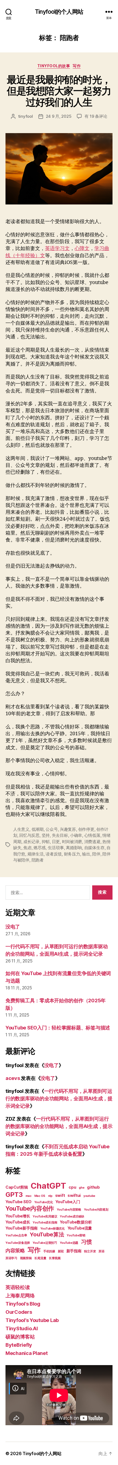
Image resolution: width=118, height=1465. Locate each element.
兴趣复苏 (68, 829)
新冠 (61, 1251)
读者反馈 (54, 854)
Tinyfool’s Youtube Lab (32, 1320)
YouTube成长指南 (45, 1222)
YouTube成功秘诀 (72, 1216)
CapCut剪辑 (16, 1187)
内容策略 (15, 1250)
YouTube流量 (80, 1228)
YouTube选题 (69, 1243)
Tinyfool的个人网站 (59, 12)
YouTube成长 (17, 1222)
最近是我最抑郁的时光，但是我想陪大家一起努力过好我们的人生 (59, 91)
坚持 (46, 835)
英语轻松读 (17, 1287)
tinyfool (25, 116)
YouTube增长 (17, 1216)
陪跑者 (38, 860)
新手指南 (74, 1250)
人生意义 (21, 829)
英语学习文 (57, 248)
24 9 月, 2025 (59, 116)
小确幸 (76, 835)
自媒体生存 (94, 847)
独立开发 (90, 1251)
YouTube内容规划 (96, 1209)
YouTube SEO (18, 1201)
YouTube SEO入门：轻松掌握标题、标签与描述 (57, 1028)
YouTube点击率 (16, 1235)
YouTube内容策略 (69, 1209)
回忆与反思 (29, 835)
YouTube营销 (76, 1235)
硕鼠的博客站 (20, 1337)
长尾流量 (40, 1258)
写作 (77, 65)
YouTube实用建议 (45, 1216)
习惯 (86, 1242)
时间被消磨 (72, 841)
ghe (81, 1187)
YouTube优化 (43, 1202)
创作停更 (86, 829)
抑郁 (46, 841)
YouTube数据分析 (76, 1222)
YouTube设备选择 (17, 1243)
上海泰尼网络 (20, 1295)
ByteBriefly (18, 1345)
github (93, 1187)
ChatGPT (48, 1186)
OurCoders (18, 1312)
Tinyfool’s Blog (22, 1304)
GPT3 (14, 1195)
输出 (86, 854)
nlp (50, 1196)
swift (60, 1195)
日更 (56, 841)
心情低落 (92, 835)
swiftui (74, 1195)
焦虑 (27, 847)
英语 (101, 1251)
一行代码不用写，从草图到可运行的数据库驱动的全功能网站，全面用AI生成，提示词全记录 (59, 1098)
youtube (89, 1196)
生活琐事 (56, 847)
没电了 (12, 927)
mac (29, 1196)
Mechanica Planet (26, 1353)
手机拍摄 (49, 1251)
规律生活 (35, 854)
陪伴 (96, 854)
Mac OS (39, 1196)
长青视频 (55, 1258)
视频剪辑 (26, 1258)
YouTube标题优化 (52, 1228)
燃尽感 (39, 847)
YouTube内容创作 (29, 1208)
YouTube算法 (47, 1234)
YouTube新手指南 (21, 1228)
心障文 (82, 248)
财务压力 (72, 854)
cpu (72, 1187)
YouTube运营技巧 (45, 1243)
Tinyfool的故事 (53, 65)
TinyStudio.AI (21, 1328)
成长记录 (31, 841)
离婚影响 (74, 847)
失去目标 (60, 835)
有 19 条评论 (96, 116)
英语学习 (11, 1258)
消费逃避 (92, 841)
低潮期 (38, 829)
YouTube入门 (67, 1201)
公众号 (52, 829)
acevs (12, 1078)
